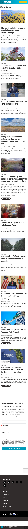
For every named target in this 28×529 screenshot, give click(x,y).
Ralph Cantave (4, 264)
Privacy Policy (6, 500)
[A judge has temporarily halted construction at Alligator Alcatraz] (13, 54)
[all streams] (26, 527)
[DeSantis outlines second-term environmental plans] (13, 90)
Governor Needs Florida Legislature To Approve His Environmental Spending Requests (12, 371)
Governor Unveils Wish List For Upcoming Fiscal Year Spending (14, 296)
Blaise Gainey (3, 301)
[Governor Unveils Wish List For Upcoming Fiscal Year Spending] (13, 282)
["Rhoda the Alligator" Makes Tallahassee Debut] (13, 211)
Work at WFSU (6, 494)
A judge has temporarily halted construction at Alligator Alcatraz (13, 67)
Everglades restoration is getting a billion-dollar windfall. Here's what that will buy (13, 140)
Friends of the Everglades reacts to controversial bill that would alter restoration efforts (14, 178)
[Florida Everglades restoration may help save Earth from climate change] (13, 16)
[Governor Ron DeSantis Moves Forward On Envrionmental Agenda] (13, 244)
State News (3, 26)
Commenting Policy (7, 506)
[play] (2, 527)
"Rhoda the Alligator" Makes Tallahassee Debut (12, 223)
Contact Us (5, 497)
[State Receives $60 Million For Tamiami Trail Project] (13, 318)
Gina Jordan (3, 377)
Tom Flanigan (3, 228)
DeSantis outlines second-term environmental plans (14, 102)
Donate (24, 2)
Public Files (5, 503)
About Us (5, 491)
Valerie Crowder (4, 184)
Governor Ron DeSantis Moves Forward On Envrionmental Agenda (13, 258)
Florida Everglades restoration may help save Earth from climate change (13, 30)
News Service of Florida (5, 106)
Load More (14, 393)
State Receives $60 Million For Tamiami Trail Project (13, 330)
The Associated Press (5, 73)
